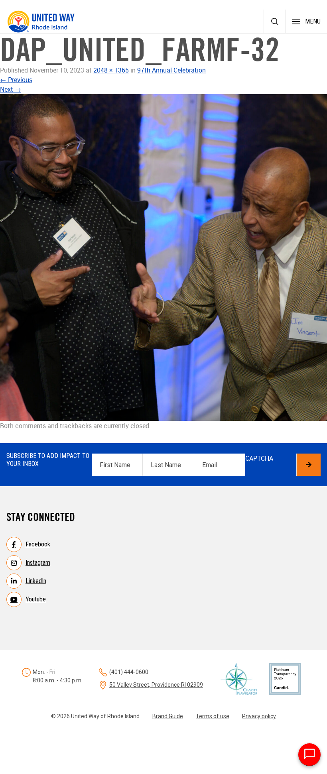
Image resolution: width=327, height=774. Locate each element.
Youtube (36, 599)
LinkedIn (36, 581)
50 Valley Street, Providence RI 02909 (156, 685)
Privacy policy (259, 716)
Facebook (38, 544)
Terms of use (212, 716)
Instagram (38, 562)
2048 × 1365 (111, 70)
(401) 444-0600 (128, 672)
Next (10, 89)
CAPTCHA (259, 458)
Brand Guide (167, 716)
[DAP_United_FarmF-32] (163, 257)
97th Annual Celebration (171, 70)
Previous (16, 79)
